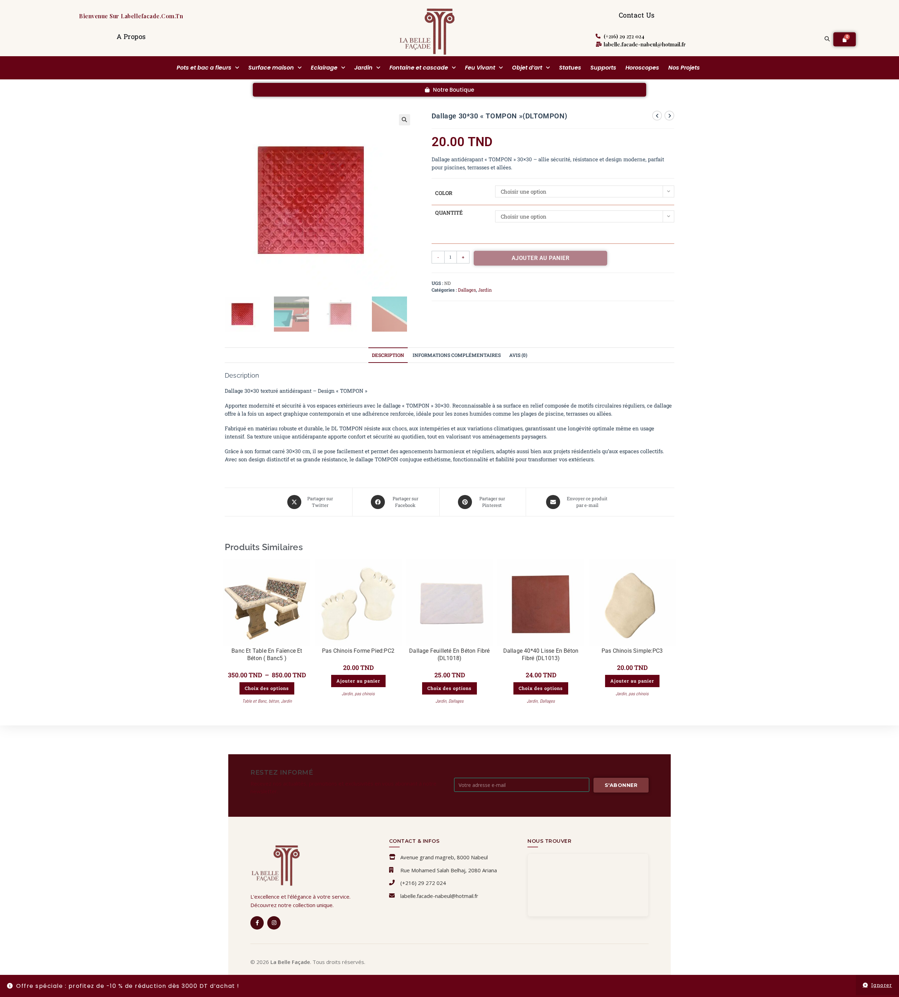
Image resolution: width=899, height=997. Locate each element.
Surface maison (271, 68)
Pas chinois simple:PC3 (632, 650)
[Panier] (844, 39)
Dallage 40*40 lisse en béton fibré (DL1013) (541, 654)
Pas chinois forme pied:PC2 (358, 650)
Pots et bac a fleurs (204, 68)
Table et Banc (254, 701)
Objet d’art (527, 68)
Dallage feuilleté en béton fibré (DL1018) (449, 654)
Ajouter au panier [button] (358, 681)
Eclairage (324, 68)
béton (274, 701)
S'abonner (621, 785)
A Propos (131, 36)
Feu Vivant (480, 68)
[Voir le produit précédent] (657, 115)
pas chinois (365, 694)
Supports (603, 68)
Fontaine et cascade (418, 68)
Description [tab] (388, 355)
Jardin (363, 68)
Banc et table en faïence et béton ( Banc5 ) (266, 654)
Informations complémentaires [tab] (457, 355)
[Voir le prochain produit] (669, 115)
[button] (208, 68)
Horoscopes (642, 68)
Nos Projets (684, 68)
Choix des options (267, 688)
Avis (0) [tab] (518, 355)
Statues (570, 68)
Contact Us (637, 15)
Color (443, 192)
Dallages (467, 290)
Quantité (449, 212)
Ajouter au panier (541, 258)
